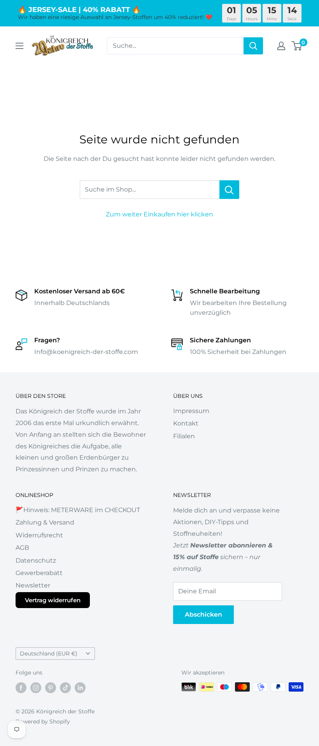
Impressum (191, 411)
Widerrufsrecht (39, 535)
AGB (22, 547)
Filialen (184, 436)
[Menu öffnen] (19, 46)
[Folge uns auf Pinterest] (50, 687)
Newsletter (33, 585)
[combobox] (175, 45)
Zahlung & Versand (45, 522)
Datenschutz (36, 560)
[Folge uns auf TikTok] (65, 687)
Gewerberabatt (39, 573)
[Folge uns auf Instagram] (35, 687)
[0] (297, 46)
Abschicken (203, 614)
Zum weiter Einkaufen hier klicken (159, 214)
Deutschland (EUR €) (48, 653)
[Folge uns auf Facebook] (21, 687)
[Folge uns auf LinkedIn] (80, 687)
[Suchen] (253, 45)
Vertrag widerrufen (53, 600)
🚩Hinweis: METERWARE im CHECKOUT (78, 510)
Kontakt (185, 423)
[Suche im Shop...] (229, 189)
